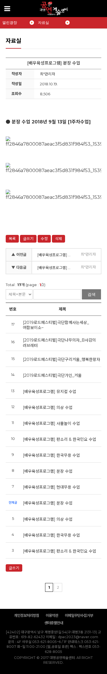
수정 (44, 238)
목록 (12, 238)
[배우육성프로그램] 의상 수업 (56, 267)
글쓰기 (28, 238)
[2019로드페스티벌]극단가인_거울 (52, 375)
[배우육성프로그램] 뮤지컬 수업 (49, 391)
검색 (92, 294)
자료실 (43, 22)
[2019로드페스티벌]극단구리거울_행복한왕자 (61, 359)
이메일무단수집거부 (79, 615)
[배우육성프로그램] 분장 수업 (47, 471)
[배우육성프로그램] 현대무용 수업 (56, 255)
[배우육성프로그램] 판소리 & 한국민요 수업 (59, 439)
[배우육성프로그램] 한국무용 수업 (51, 455)
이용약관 (52, 615)
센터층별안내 (53, 623)
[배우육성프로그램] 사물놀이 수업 (51, 423)
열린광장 (9, 22)
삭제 (58, 238)
